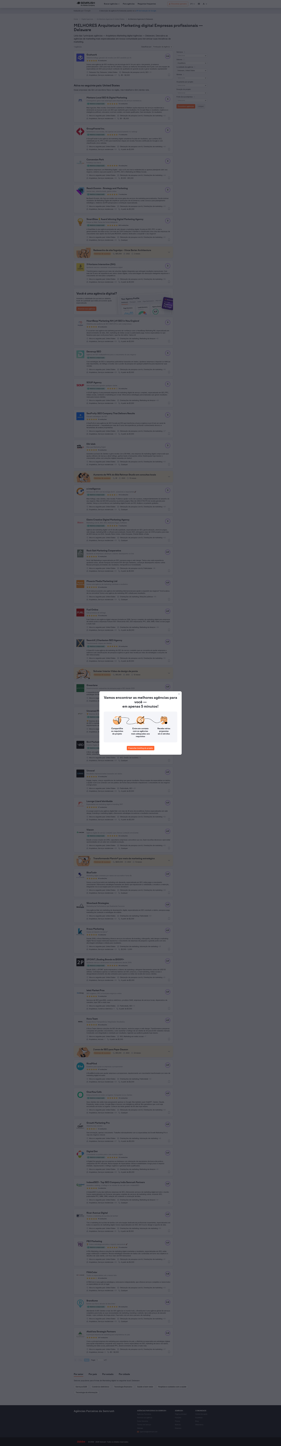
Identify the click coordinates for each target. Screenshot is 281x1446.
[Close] (179, 694)
